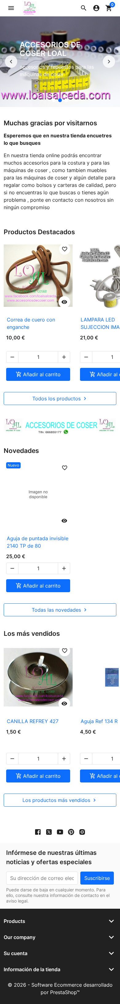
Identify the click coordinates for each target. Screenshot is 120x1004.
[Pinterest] (71, 832)
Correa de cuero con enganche (31, 323)
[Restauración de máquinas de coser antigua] (54, 100)
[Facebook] (38, 832)
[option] (60, 61)
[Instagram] (82, 832)
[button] (84, 8)
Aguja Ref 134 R (99, 721)
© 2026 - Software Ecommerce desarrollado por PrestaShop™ (60, 988)
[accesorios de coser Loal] (60, 100)
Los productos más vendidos (60, 800)
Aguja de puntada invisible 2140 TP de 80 (37, 542)
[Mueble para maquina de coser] (66, 100)
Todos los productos (60, 398)
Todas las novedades (60, 610)
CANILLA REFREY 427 (32, 721)
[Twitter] (49, 832)
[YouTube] (60, 832)
